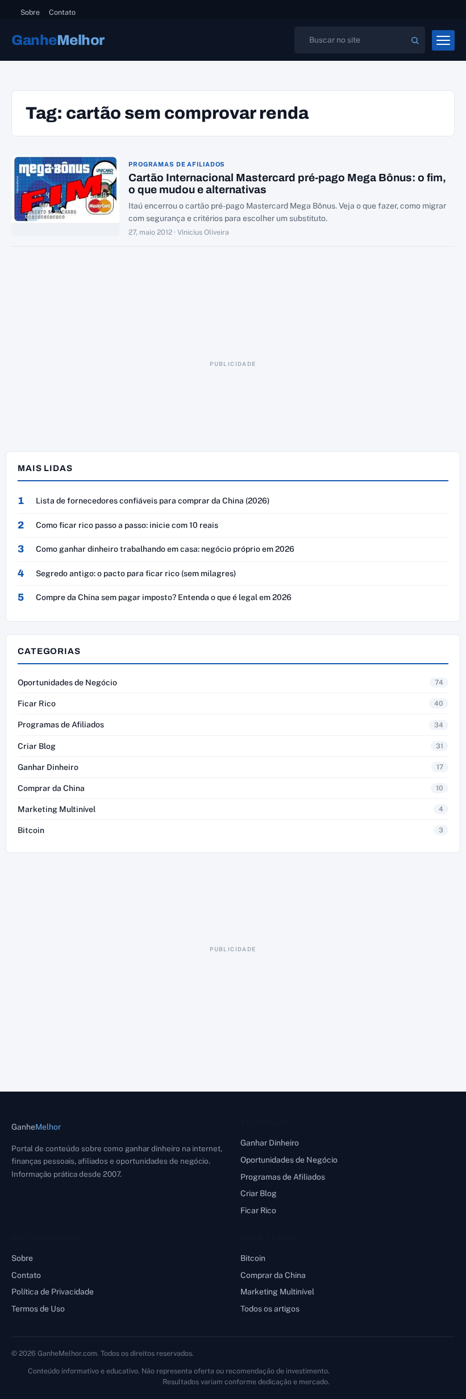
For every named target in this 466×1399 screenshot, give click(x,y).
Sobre (30, 12)
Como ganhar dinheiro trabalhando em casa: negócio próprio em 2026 (165, 548)
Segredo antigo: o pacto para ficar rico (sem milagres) (136, 573)
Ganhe (58, 40)
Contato (62, 12)
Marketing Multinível (56, 809)
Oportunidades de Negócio (67, 682)
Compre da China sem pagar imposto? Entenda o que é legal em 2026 (164, 597)
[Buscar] (414, 40)
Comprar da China (51, 788)
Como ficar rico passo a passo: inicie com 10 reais (127, 525)
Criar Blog (37, 746)
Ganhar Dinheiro (48, 767)
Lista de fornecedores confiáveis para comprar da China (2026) (152, 500)
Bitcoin (31, 830)
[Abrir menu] (443, 40)
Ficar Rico (37, 703)
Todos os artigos (269, 1308)
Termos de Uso (38, 1308)
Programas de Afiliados (176, 164)
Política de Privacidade (52, 1291)
